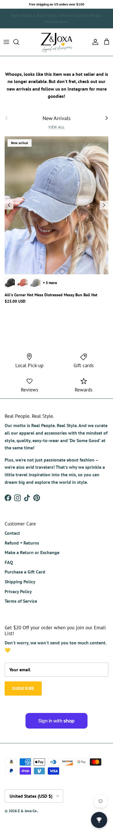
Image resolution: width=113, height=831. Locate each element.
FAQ (9, 562)
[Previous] (9, 205)
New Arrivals (57, 118)
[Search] (19, 42)
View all (56, 127)
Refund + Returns (22, 543)
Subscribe (92, 17)
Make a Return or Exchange (32, 552)
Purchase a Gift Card (25, 572)
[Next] (104, 205)
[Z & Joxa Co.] (56, 42)
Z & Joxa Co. (27, 810)
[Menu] (6, 42)
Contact (12, 533)
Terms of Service (21, 601)
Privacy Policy (18, 591)
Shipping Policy (20, 581)
